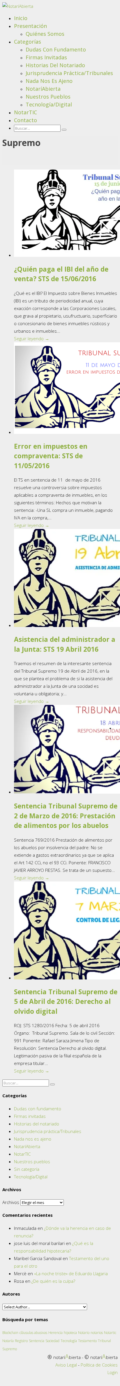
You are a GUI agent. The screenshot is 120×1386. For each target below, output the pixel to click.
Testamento (87, 1340)
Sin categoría (26, 1169)
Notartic (110, 1332)
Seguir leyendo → (31, 338)
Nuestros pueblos (48, 96)
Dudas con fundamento (56, 49)
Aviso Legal (66, 1365)
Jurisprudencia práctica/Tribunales (69, 73)
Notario (83, 1332)
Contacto (25, 120)
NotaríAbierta (43, 88)
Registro (21, 1340)
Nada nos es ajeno (49, 80)
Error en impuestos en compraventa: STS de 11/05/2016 (50, 456)
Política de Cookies (99, 1365)
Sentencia (36, 1340)
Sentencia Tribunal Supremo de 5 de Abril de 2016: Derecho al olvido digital (65, 1001)
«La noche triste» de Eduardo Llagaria (71, 1273)
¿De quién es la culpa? (53, 1281)
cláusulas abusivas (33, 1332)
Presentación (30, 25)
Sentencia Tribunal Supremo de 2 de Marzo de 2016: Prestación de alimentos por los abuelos (65, 815)
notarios (97, 1332)
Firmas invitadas (46, 57)
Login (112, 1372)
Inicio (20, 18)
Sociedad (52, 1340)
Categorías (27, 41)
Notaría (8, 1340)
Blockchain (10, 1332)
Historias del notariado (55, 65)
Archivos (10, 1202)
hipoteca (70, 1332)
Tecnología (69, 1340)
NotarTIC (25, 112)
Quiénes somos (45, 33)
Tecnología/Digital (49, 104)
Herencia (55, 1332)
